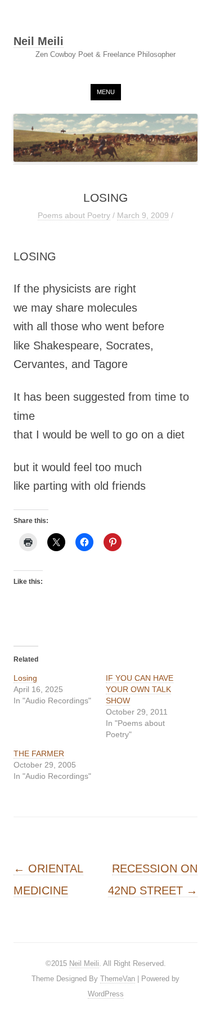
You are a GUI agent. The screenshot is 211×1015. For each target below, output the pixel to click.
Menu (106, 91)
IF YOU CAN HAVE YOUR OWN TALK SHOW (139, 689)
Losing (25, 677)
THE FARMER (39, 753)
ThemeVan (117, 978)
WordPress (106, 994)
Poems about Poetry (74, 215)
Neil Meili (39, 41)
